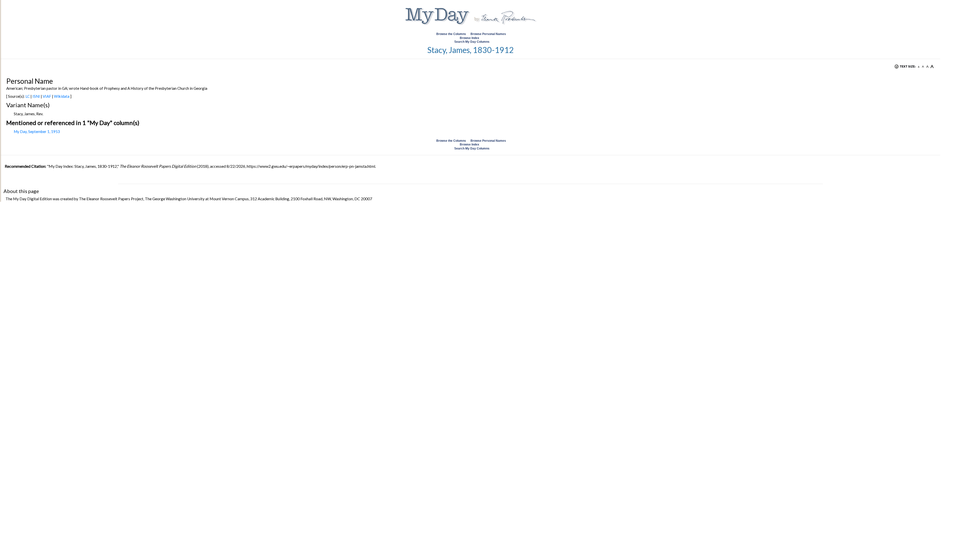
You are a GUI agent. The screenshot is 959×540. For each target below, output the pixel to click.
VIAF (47, 96)
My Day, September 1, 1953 (37, 131)
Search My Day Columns (471, 42)
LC (27, 96)
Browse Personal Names (489, 34)
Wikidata (61, 96)
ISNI (36, 96)
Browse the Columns (451, 34)
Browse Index (469, 38)
